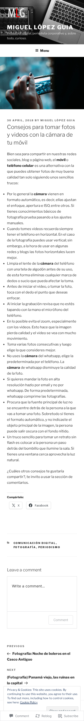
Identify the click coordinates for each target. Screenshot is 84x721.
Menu (44, 51)
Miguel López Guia (40, 27)
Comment (60, 620)
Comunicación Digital (35, 543)
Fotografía (25, 547)
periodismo (49, 547)
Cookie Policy (29, 702)
